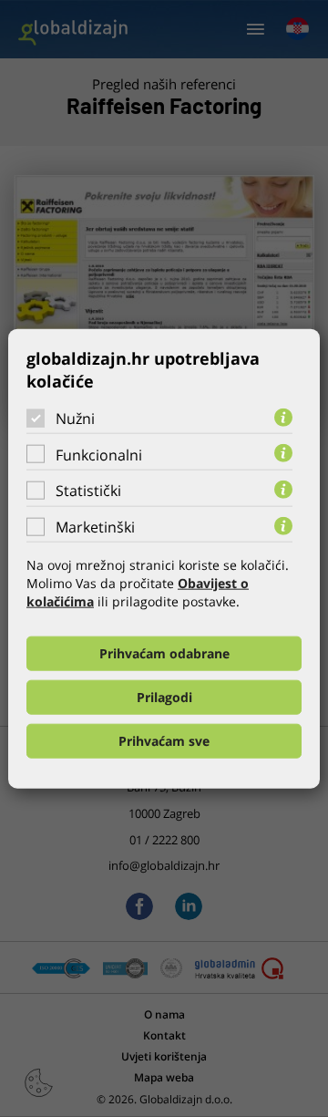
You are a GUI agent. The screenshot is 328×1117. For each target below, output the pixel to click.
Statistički (88, 491)
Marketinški (95, 527)
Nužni (75, 419)
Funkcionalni (99, 454)
